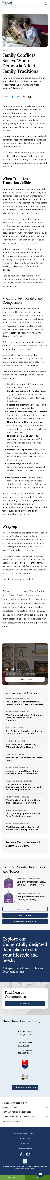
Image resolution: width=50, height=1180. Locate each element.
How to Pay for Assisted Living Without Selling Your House (20, 745)
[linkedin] (18, 97)
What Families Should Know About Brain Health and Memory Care (22, 801)
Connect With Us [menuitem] (11, 1121)
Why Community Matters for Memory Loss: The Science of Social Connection (24, 718)
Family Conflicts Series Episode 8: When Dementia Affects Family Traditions (23, 595)
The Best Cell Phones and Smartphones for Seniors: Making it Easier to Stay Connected (23, 787)
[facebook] (12, 97)
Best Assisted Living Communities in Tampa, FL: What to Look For (23, 732)
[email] (29, 97)
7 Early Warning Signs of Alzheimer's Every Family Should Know (23, 814)
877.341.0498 (25, 1138)
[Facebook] (25, 1161)
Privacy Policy (25, 1144)
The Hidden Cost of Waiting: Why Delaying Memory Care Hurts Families (24, 703)
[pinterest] (24, 97)
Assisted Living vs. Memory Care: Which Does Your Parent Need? (21, 772)
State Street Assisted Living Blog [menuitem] (19, 1117)
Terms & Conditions (25, 1149)
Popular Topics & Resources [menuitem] (16, 1112)
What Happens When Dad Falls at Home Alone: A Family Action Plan (22, 828)
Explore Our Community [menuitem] (14, 1103)
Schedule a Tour (25, 679)
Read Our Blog (25, 915)
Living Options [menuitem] (9, 1107)
